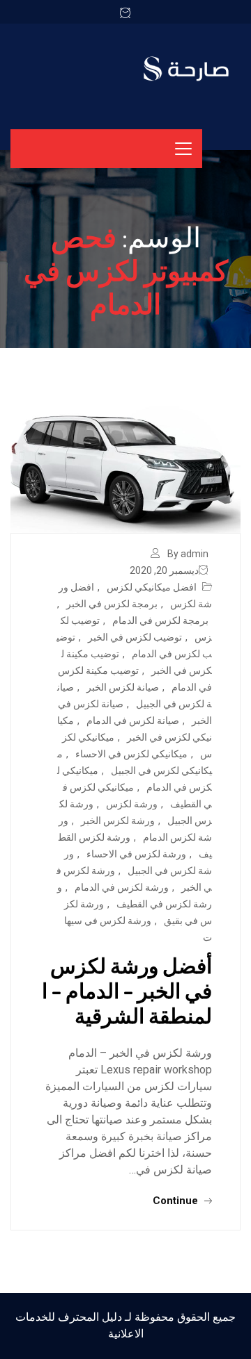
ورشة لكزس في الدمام (122, 887)
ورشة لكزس (132, 803)
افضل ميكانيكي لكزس (152, 587)
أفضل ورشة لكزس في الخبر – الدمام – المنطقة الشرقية (127, 990)
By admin (187, 553)
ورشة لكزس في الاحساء (136, 853)
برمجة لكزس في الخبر (112, 603)
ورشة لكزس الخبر (118, 820)
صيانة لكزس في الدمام (132, 720)
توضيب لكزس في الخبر (135, 637)
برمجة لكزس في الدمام (160, 620)
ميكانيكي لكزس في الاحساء (131, 753)
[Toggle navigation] (183, 148)
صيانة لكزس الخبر (122, 687)
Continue (177, 1200)
